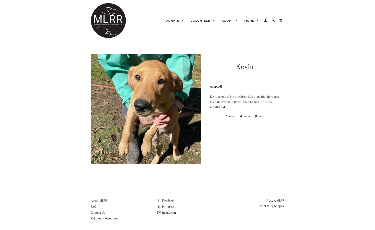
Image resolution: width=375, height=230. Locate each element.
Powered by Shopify (271, 206)
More (249, 20)
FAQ (93, 206)
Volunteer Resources (104, 218)
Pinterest (167, 206)
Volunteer (201, 20)
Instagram (168, 212)
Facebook (167, 200)
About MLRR (99, 200)
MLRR (280, 200)
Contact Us (98, 212)
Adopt (228, 20)
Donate (172, 20)
